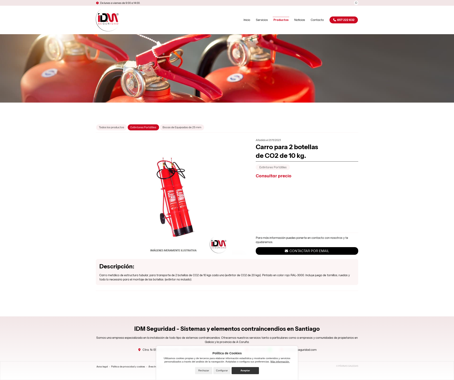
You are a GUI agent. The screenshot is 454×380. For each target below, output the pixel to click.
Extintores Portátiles (273, 167)
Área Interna (155, 366)
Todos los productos (111, 127)
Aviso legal (102, 366)
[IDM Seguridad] (108, 20)
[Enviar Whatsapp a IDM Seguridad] (356, 3)
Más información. (280, 361)
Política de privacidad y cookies (128, 366)
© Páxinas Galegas (347, 366)
